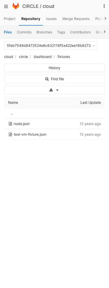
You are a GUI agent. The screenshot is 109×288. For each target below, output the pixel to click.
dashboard (43, 56)
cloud (48, 6)
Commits (24, 32)
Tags (61, 32)
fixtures (64, 56)
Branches (44, 32)
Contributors (80, 32)
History (54, 68)
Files (8, 32)
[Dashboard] (15, 8)
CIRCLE (30, 6)
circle (23, 56)
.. (12, 113)
